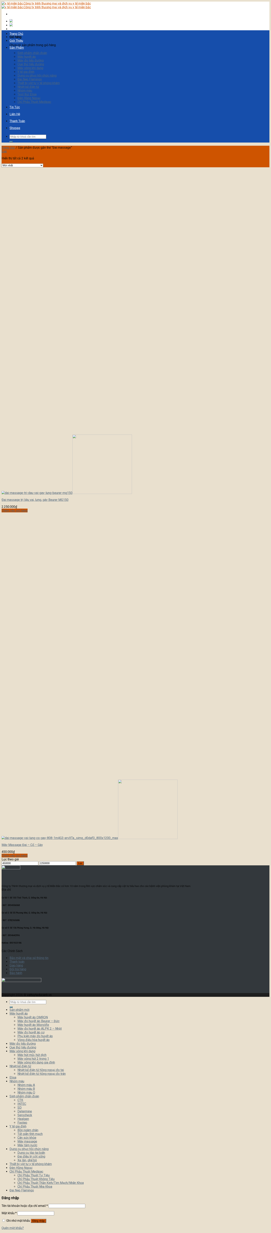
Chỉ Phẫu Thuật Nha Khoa (34, 1186)
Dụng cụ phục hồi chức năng (37, 75)
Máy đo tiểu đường (30, 60)
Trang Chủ (16, 34)
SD (19, 1107)
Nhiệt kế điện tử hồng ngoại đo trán (41, 1074)
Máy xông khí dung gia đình (36, 1062)
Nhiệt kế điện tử (28, 87)
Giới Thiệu (16, 41)
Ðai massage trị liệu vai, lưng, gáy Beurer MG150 (35, 500)
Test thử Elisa (27, 94)
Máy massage (27, 1141)
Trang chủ (8, 147)
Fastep (22, 1123)
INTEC (21, 1104)
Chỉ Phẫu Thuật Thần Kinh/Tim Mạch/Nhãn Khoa (50, 1183)
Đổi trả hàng (18, 969)
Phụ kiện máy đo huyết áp (35, 1036)
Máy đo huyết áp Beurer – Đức (38, 1021)
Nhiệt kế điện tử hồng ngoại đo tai (40, 1070)
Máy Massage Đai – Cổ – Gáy (22, 845)
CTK (20, 1100)
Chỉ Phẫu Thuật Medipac (34, 102)
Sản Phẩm (17, 47)
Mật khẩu (9, 1213)
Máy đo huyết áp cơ (30, 1032)
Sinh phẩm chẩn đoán (32, 53)
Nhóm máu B (26, 1089)
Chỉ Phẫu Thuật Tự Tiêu (33, 1175)
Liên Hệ (15, 114)
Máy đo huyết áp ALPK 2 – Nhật (39, 1028)
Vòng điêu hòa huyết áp (33, 1040)
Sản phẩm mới (19, 1010)
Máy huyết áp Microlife (33, 1025)
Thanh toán (17, 962)
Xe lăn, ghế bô (27, 1160)
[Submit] (11, 141)
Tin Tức (15, 107)
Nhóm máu (24, 90)
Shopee (15, 128)
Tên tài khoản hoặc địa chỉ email (25, 1206)
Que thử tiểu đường (30, 64)
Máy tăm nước (27, 1145)
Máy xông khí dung (30, 68)
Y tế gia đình (25, 72)
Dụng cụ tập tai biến (31, 1153)
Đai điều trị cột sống (31, 1156)
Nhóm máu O (26, 1092)
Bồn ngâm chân (27, 1130)
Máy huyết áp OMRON (32, 1017)
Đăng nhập (38, 1220)
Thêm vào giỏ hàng (15, 510)
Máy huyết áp (26, 57)
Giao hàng (16, 965)
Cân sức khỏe (26, 1138)
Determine (24, 1111)
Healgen (23, 1119)
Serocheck (24, 1115)
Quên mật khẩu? (13, 1228)
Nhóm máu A (26, 1085)
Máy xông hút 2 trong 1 (33, 1059)
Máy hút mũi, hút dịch (31, 1055)
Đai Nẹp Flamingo (29, 79)
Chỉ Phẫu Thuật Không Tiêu (36, 1179)
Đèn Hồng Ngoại (28, 98)
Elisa (13, 1077)
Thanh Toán (17, 121)
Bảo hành (16, 973)
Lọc (80, 863)
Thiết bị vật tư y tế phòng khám (38, 83)
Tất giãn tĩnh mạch (30, 1134)
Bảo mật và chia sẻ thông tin (29, 958)
